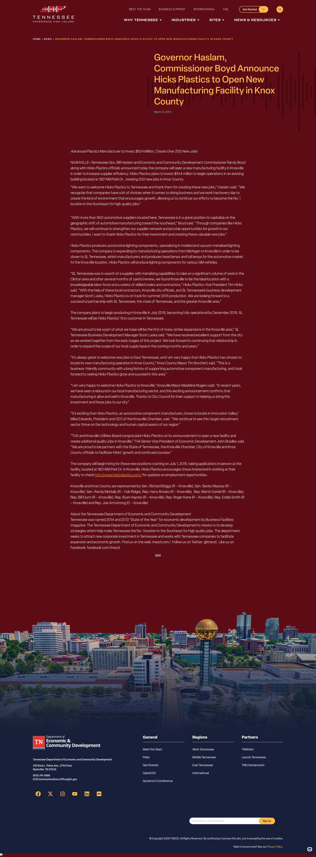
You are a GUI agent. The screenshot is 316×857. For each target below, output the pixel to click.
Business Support (172, 9)
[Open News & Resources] (278, 19)
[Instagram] (62, 794)
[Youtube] (74, 794)
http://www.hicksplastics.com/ (118, 475)
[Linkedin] (87, 794)
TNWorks (248, 749)
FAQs (146, 757)
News (48, 38)
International (204, 9)
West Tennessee (203, 749)
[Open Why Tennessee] (160, 19)
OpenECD (149, 773)
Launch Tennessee (254, 757)
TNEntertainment (253, 765)
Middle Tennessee (204, 757)
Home (37, 38)
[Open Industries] (198, 19)
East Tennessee (202, 765)
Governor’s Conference (158, 781)
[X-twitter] (50, 794)
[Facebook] (38, 794)
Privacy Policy (274, 846)
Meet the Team (139, 9)
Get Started (150, 765)
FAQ (225, 9)
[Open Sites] (223, 19)
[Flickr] (99, 794)
